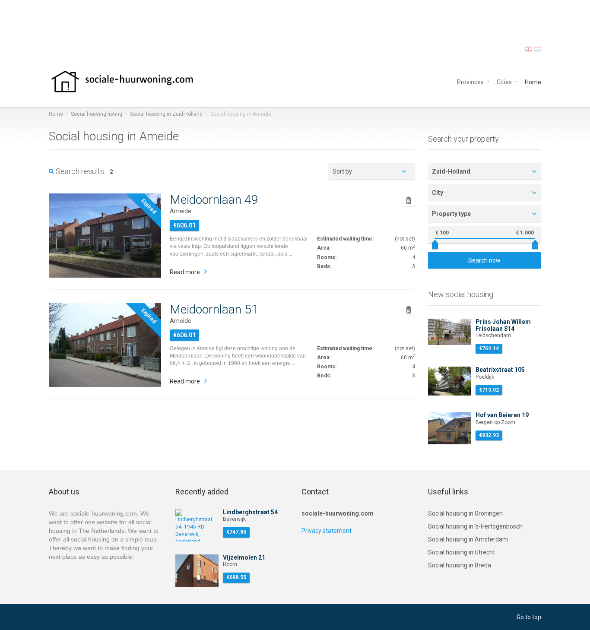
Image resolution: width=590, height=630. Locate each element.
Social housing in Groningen (465, 513)
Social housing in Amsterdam (468, 539)
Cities (504, 81)
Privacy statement (326, 530)
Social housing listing (96, 114)
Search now (484, 260)
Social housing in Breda (459, 565)
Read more (185, 272)
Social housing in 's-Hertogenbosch (475, 526)
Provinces (470, 81)
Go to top (529, 617)
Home (533, 81)
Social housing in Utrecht (461, 552)
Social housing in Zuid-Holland (166, 114)
